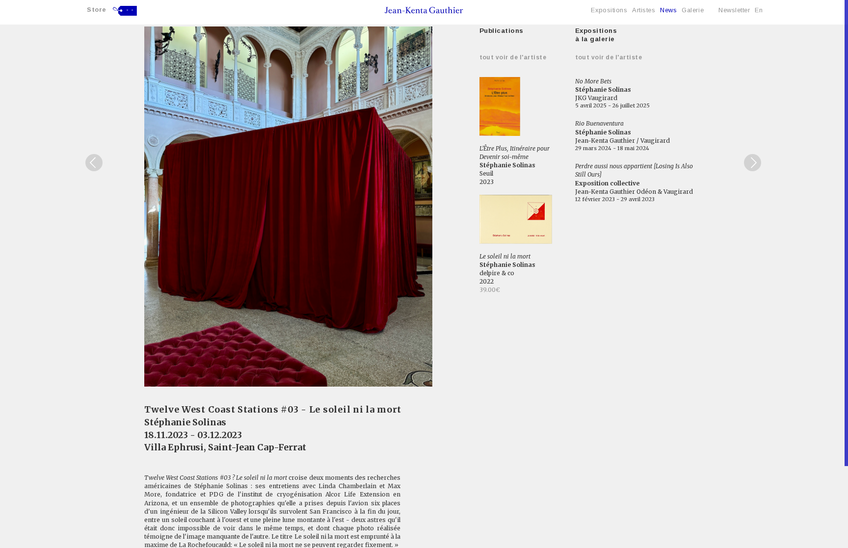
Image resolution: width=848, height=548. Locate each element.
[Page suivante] (752, 162)
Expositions (609, 10)
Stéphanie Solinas (185, 422)
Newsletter (734, 10)
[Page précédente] (94, 162)
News (668, 10)
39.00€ (489, 289)
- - (130, 9)
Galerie (693, 10)
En (759, 10)
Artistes (643, 10)
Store (96, 9)
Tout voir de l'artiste (513, 57)
